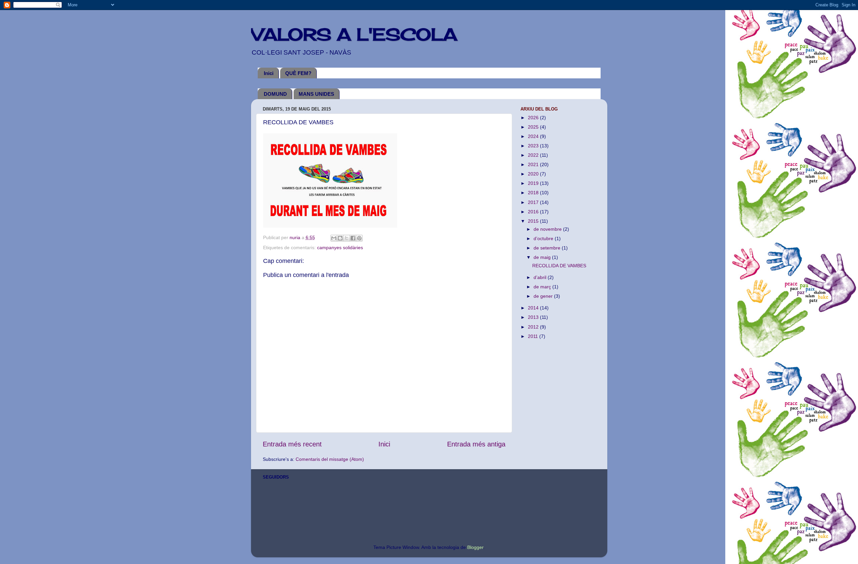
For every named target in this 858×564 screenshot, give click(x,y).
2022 (534, 155)
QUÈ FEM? (298, 73)
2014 (534, 307)
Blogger (475, 547)
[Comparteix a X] (346, 238)
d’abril (541, 277)
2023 (534, 145)
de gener (544, 296)
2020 (534, 174)
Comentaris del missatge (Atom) (330, 459)
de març (543, 286)
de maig (543, 257)
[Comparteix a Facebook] (353, 238)
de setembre (548, 248)
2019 (534, 183)
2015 (534, 221)
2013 (534, 317)
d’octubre (544, 238)
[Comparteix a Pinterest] (359, 238)
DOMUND (275, 94)
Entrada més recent (292, 444)
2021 (534, 164)
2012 (534, 327)
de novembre (548, 229)
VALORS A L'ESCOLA (354, 34)
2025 (534, 127)
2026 (534, 117)
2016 (534, 211)
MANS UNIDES (316, 94)
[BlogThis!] (340, 238)
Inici (268, 73)
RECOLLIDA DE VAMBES (559, 265)
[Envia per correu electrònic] (333, 238)
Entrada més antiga (476, 444)
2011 (533, 336)
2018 (534, 192)
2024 (534, 136)
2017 (534, 202)
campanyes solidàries (340, 247)
